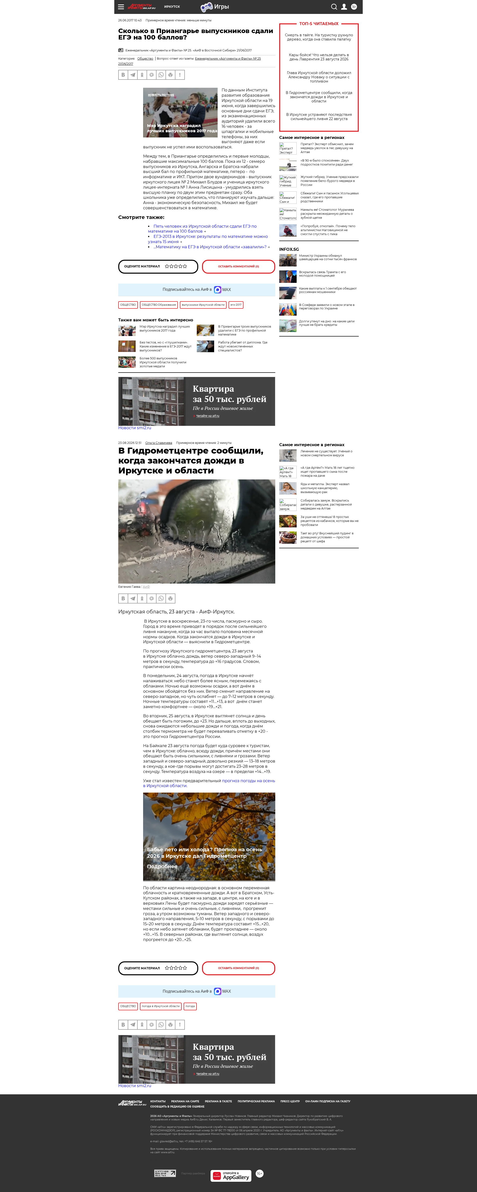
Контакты (157, 1101)
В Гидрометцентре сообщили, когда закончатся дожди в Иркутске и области (319, 97)
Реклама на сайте (185, 1101)
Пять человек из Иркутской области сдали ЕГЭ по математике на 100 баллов (202, 229)
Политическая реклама (256, 1101)
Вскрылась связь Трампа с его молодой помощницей (322, 273)
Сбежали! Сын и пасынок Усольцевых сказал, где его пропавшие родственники (330, 197)
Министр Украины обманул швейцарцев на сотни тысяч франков (328, 257)
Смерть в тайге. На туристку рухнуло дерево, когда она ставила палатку (319, 37)
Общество (145, 58)
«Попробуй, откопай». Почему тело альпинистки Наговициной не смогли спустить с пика (328, 230)
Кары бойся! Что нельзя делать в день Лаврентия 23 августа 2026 (319, 57)
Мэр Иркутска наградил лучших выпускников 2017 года (165, 328)
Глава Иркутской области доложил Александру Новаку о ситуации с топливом (319, 77)
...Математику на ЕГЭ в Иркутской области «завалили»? (210, 247)
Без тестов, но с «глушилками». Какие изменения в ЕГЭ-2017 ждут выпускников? (166, 346)
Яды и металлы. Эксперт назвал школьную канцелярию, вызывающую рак (325, 488)
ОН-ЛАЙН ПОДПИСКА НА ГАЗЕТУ (327, 1101)
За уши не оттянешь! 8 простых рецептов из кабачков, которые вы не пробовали (329, 521)
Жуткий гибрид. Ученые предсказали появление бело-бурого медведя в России (329, 181)
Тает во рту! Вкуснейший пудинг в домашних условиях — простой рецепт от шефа (327, 537)
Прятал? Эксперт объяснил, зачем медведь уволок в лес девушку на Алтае (327, 148)
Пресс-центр (290, 1101)
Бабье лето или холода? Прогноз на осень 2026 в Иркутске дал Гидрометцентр (204, 853)
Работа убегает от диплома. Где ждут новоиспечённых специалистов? (242, 346)
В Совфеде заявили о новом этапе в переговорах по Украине (327, 306)
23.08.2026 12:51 (129, 443)
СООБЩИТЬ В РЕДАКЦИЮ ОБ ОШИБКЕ (177, 1106)
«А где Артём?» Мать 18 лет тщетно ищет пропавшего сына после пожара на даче (328, 471)
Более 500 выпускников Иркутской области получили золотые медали (163, 362)
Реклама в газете (218, 1101)
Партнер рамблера (193, 1173)
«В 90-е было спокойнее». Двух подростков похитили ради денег (327, 162)
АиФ (146, 587)
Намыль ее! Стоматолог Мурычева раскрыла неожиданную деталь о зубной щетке (327, 213)
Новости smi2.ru (134, 428)
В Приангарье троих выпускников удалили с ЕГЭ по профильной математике (244, 330)
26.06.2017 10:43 (130, 20)
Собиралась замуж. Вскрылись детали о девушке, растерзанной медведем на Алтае (326, 504)
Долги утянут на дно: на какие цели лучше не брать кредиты (327, 323)
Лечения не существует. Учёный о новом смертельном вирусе (327, 453)
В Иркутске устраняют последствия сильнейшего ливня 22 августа (319, 117)
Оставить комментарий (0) (238, 266)
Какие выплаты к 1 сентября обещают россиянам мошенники (328, 290)
